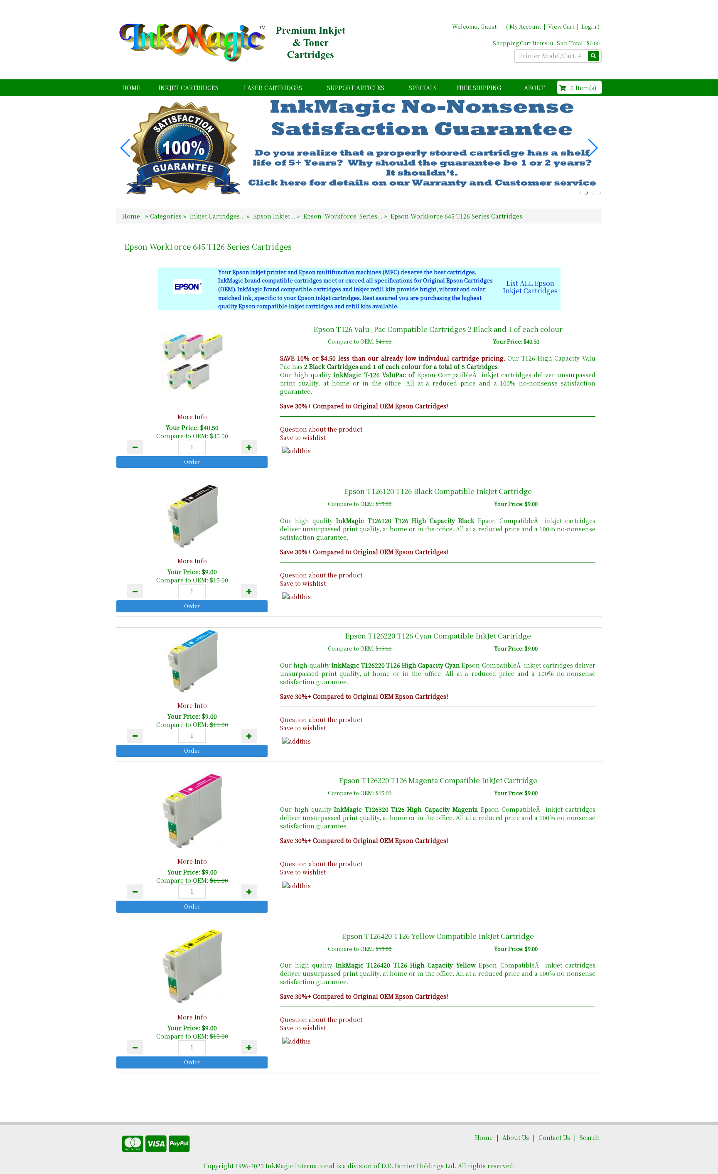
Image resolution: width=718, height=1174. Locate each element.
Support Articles (355, 88)
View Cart (561, 26)
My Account (525, 26)
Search (590, 1137)
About (534, 88)
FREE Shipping (478, 88)
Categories (166, 216)
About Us (515, 1137)
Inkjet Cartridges (188, 88)
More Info (192, 417)
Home (131, 88)
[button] (578, 192)
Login (588, 26)
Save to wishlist (303, 437)
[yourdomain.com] (234, 42)
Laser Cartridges (273, 88)
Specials (423, 88)
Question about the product (321, 429)
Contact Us (554, 1137)
